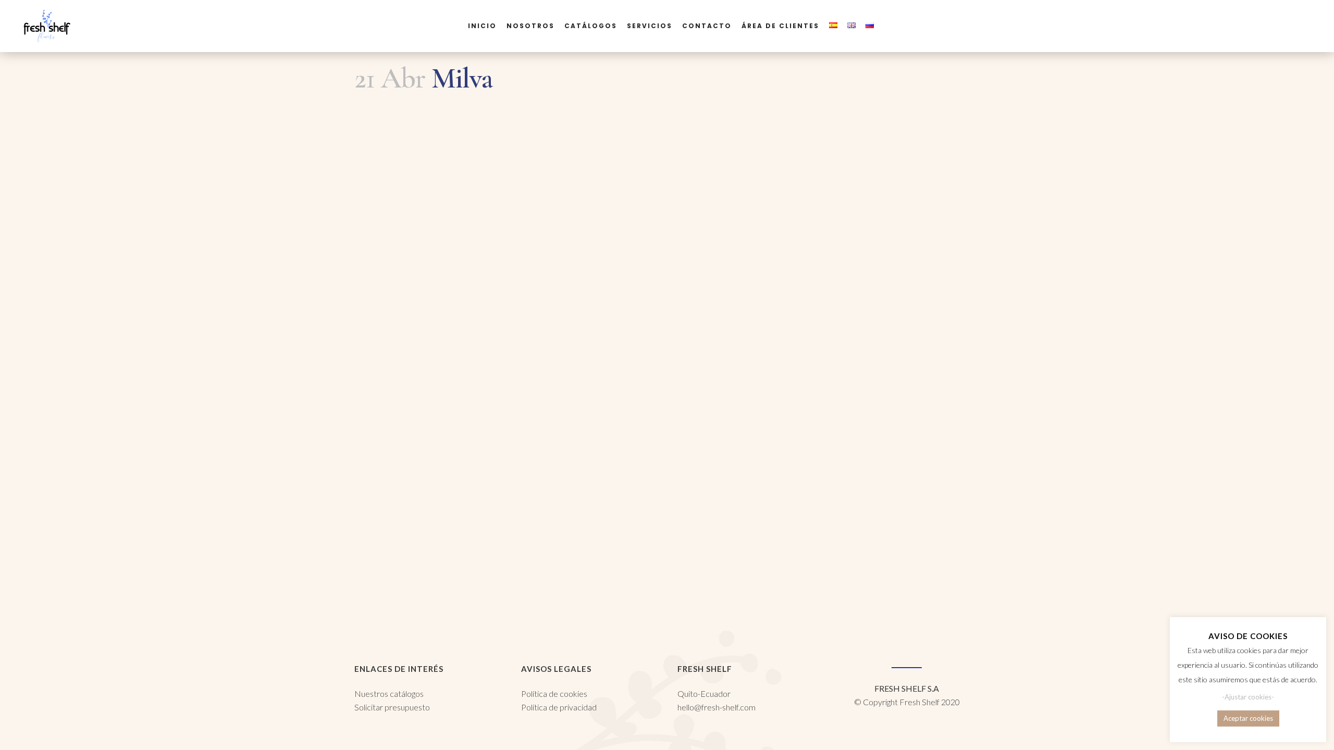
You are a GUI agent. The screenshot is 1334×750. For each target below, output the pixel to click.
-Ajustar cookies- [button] (1248, 697)
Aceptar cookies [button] (1248, 718)
